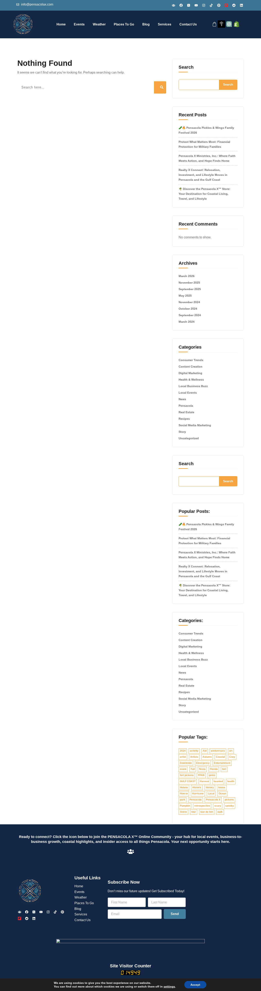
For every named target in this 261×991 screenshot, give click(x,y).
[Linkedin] (241, 5)
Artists (194, 756)
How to (184, 793)
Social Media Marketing (195, 425)
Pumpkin (185, 805)
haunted (218, 781)
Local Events (188, 392)
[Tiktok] (211, 5)
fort (224, 769)
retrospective (202, 805)
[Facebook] (181, 5)
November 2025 (189, 282)
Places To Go (124, 24)
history (210, 787)
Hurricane (198, 793)
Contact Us (188, 24)
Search (186, 67)
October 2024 (188, 308)
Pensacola (186, 405)
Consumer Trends (191, 360)
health (230, 781)
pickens (229, 799)
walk (220, 811)
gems (212, 775)
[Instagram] (203, 5)
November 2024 (189, 302)
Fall (193, 769)
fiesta (202, 769)
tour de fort (206, 811)
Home (61, 24)
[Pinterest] (219, 5)
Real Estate (186, 412)
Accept (195, 984)
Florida (214, 769)
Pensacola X (213, 799)
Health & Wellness (191, 379)
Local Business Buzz (193, 386)
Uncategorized (189, 438)
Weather (99, 24)
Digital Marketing (190, 373)
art (230, 750)
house (221, 787)
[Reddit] (234, 5)
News (182, 399)
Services (164, 24)
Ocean (222, 793)
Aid (205, 750)
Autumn (207, 756)
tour (193, 811)
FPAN (201, 775)
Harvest (204, 781)
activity (194, 750)
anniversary (218, 750)
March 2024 (187, 321)
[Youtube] (196, 5)
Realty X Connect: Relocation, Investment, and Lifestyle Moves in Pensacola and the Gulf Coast (203, 174)
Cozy (232, 756)
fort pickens (187, 775)
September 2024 (190, 315)
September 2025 (190, 289)
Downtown (186, 763)
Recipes (184, 418)
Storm (183, 811)
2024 (183, 750)
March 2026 (187, 276)
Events (79, 24)
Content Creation (190, 366)
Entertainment (222, 763)
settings (169, 986)
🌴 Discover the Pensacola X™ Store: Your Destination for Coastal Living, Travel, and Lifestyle (204, 193)
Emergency (203, 763)
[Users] (173, 5)
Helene (184, 787)
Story (182, 431)
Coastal (220, 756)
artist (183, 756)
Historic (196, 787)
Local (211, 793)
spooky (229, 805)
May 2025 (185, 295)
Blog (146, 24)
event (183, 769)
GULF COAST (188, 781)
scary (217, 805)
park (182, 799)
